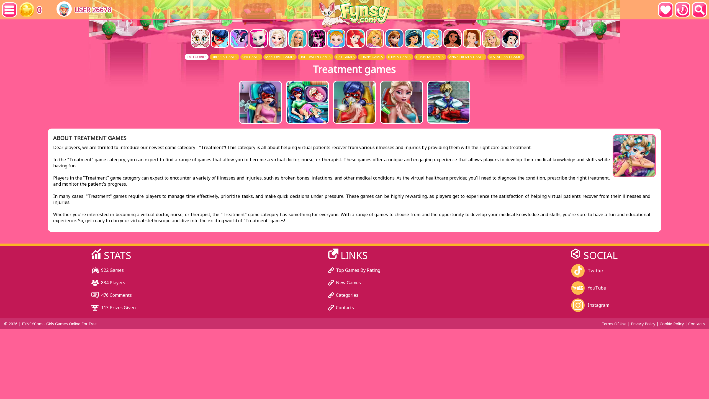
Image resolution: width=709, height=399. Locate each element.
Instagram (598, 305)
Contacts (345, 308)
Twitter (595, 271)
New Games (348, 283)
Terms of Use (614, 323)
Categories (347, 295)
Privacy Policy (643, 323)
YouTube (597, 288)
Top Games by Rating (358, 270)
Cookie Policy (672, 323)
